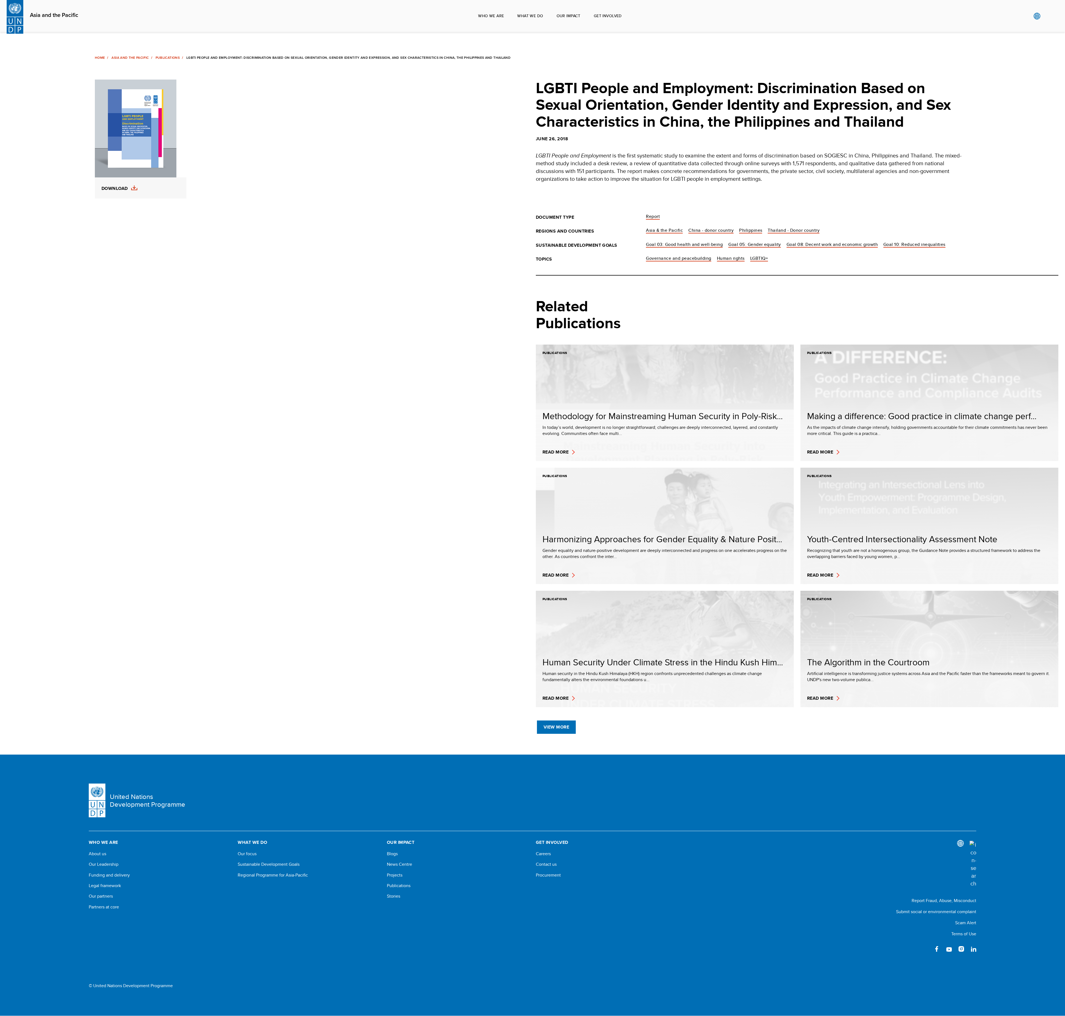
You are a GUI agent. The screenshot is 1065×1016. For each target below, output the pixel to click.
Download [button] (115, 188)
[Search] (973, 864)
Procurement (548, 875)
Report (653, 216)
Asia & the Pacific (664, 230)
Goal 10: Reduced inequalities (914, 244)
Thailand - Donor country (794, 230)
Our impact (568, 16)
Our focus (247, 854)
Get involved (608, 16)
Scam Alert (965, 923)
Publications (168, 58)
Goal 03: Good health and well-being (684, 244)
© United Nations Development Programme (131, 986)
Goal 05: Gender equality (754, 244)
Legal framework (105, 886)
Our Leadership (103, 864)
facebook (937, 949)
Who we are (491, 16)
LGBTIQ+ (759, 258)
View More (556, 727)
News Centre (399, 864)
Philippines (750, 230)
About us (97, 854)
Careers (543, 854)
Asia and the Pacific (54, 15)
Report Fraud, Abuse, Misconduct (944, 900)
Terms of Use (963, 934)
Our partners (101, 896)
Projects (394, 875)
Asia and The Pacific (130, 58)
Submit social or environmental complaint (936, 911)
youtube (949, 949)
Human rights (731, 258)
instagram (961, 949)
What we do (530, 16)
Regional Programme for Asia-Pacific (273, 875)
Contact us (546, 864)
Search (1048, 16)
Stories (393, 896)
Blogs (392, 854)
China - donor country (711, 230)
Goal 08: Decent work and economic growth (832, 244)
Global (1036, 16)
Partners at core (104, 907)
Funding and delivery (109, 875)
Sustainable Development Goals (269, 864)
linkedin (973, 949)
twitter (924, 949)
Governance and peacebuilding (678, 258)
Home (100, 58)
